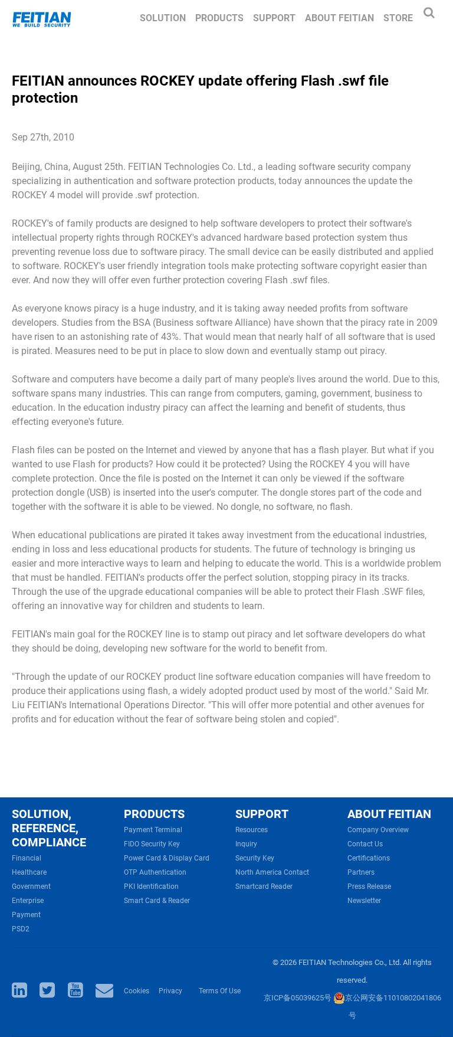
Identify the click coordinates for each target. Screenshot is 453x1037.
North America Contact (272, 872)
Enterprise (28, 900)
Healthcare (29, 872)
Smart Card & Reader (157, 900)
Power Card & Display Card (166, 858)
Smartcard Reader (264, 886)
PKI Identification (151, 886)
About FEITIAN (339, 18)
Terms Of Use (220, 991)
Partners (361, 872)
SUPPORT (261, 814)
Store (398, 18)
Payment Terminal (153, 829)
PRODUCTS (154, 814)
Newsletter (364, 900)
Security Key (254, 858)
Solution (163, 18)
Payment (26, 914)
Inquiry (246, 844)
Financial (26, 858)
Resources (251, 829)
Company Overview (378, 829)
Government (31, 886)
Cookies (132, 991)
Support (274, 18)
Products (219, 18)
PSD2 (20, 929)
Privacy (167, 991)
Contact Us (365, 844)
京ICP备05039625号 (297, 997)
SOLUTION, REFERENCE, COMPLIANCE (49, 828)
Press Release (369, 886)
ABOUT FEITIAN (389, 814)
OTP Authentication (155, 872)
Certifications (368, 858)
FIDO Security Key (152, 844)
